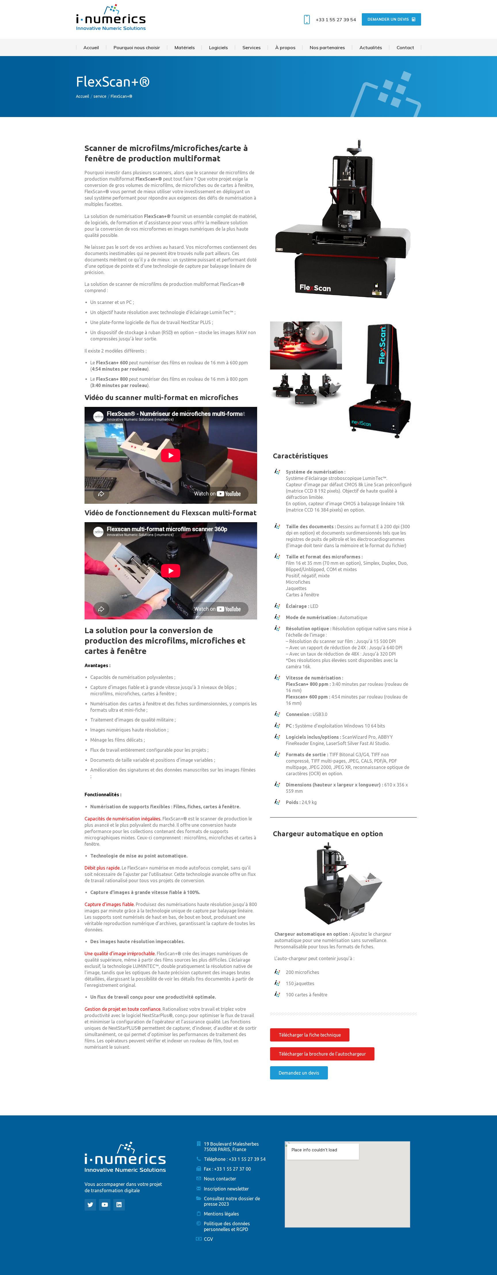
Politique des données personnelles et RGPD (227, 1226)
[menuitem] (91, 47)
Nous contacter (220, 1178)
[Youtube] (104, 1205)
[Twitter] (90, 1205)
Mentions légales (221, 1213)
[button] (309, 1035)
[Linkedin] (119, 1205)
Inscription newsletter (226, 1188)
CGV (208, 1239)
